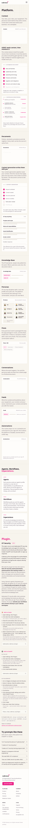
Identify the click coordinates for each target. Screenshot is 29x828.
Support (18, 805)
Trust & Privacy (19, 807)
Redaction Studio (6, 798)
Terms (17, 810)
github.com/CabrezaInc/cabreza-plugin (12, 725)
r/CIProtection (5, 814)
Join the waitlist (8, 783)
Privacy (17, 812)
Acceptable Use (20, 814)
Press (3, 805)
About (17, 791)
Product (4, 791)
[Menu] (26, 2)
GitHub (17, 796)
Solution (4, 796)
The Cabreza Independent (5, 808)
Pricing (4, 793)
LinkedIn (4, 811)
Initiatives (18, 793)
